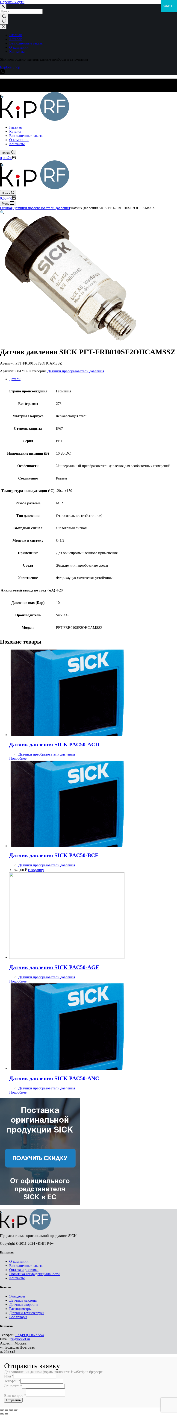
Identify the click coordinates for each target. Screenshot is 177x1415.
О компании (19, 1261)
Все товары (18, 1317)
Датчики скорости (23, 1304)
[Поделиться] (6, 1410)
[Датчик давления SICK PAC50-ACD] (66, 735)
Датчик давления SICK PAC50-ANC (54, 1078)
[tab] (93, 379)
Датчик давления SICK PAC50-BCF (53, 855)
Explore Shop (10, 67)
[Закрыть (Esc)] (2, 1410)
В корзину (36, 870)
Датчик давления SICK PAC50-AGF (54, 967)
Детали (15, 379)
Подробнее (18, 758)
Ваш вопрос (15, 1395)
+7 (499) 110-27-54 (29, 1335)
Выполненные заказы (26, 1266)
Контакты (17, 1278)
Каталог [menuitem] (15, 39)
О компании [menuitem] (19, 47)
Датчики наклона (23, 1300)
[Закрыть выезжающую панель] (3, 26)
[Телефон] (2, 73)
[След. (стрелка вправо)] (6, 1414)
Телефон (12, 1381)
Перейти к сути (12, 2)
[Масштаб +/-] (16, 1410)
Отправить (13, 1400)
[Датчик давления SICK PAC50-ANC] (66, 1069)
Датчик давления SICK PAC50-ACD (54, 744)
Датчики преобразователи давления (75, 371)
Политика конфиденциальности (34, 1274)
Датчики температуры (26, 1313)
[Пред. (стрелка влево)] (2, 1414)
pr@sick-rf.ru (20, 1339)
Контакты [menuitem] (17, 51)
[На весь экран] (11, 1410)
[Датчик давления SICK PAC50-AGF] (66, 957)
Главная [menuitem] (15, 35)
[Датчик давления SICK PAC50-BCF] (66, 846)
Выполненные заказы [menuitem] (26, 43)
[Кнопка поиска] (4, 19)
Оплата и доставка (23, 1270)
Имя (9, 1376)
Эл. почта (13, 1386)
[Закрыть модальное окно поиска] (3, 6)
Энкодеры (17, 1296)
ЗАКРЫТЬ (169, 6)
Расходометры (20, 1309)
